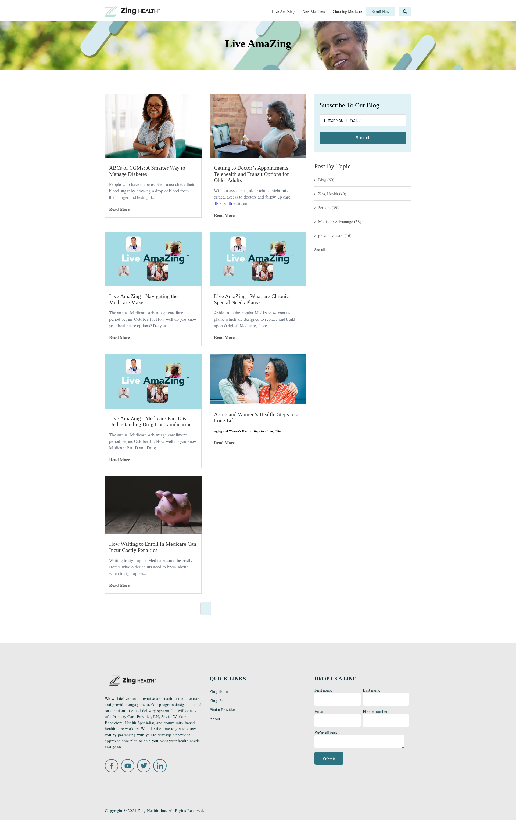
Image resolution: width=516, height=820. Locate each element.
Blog (326, 179)
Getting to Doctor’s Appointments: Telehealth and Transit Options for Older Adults (252, 174)
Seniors (328, 207)
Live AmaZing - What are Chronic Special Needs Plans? (251, 299)
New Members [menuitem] (314, 11)
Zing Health (332, 193)
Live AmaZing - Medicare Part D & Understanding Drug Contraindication (150, 421)
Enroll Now (393, 810)
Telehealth (223, 203)
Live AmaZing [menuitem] (283, 11)
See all (319, 249)
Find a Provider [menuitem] (222, 709)
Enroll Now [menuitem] (380, 11)
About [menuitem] (215, 718)
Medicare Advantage (339, 221)
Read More (119, 209)
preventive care (335, 235)
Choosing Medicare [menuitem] (347, 11)
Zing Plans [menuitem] (218, 700)
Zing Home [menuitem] (219, 691)
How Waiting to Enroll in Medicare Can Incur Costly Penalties (152, 547)
